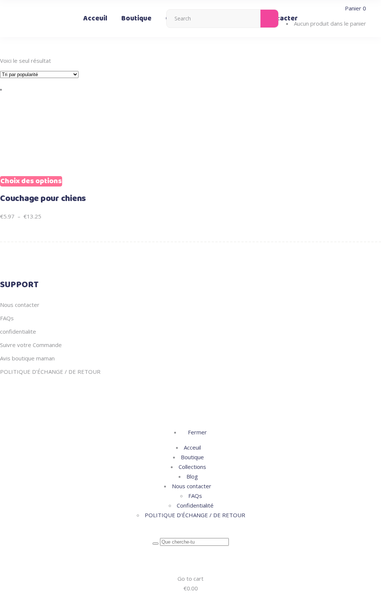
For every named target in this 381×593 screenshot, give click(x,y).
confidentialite (18, 331)
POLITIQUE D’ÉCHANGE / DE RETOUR (50, 371)
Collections (192, 466)
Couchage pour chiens (43, 199)
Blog (192, 476)
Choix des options (31, 181)
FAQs (7, 318)
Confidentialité (195, 505)
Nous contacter (19, 304)
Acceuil (192, 447)
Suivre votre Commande (31, 345)
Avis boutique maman (27, 358)
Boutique (192, 457)
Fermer (196, 432)
